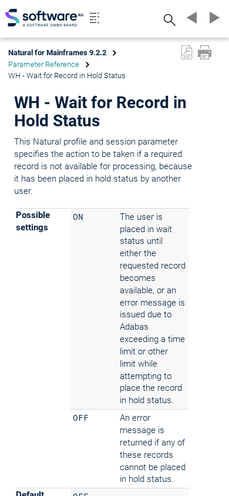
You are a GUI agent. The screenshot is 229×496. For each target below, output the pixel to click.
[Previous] (190, 17)
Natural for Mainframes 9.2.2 (57, 52)
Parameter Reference (43, 64)
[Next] (212, 17)
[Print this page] (204, 52)
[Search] (168, 20)
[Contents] (94, 17)
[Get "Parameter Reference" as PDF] (187, 52)
